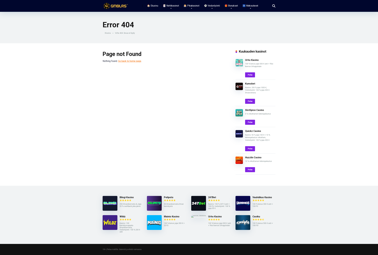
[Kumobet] (239, 89)
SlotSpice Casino (254, 110)
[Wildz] (110, 229)
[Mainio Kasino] (154, 229)
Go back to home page (129, 61)
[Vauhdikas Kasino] (243, 209)
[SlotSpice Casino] (239, 115)
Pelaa (250, 75)
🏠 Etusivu (152, 5)
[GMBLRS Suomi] (115, 5)
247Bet (212, 197)
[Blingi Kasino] (110, 209)
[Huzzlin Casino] (239, 163)
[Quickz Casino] (239, 136)
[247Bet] (198, 209)
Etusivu (108, 33)
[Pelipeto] (154, 209)
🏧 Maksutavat (250, 5)
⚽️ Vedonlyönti (212, 5)
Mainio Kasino (171, 216)
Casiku (256, 216)
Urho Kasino (252, 60)
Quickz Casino (253, 131)
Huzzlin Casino (253, 157)
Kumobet (250, 83)
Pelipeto (168, 197)
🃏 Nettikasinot (171, 5)
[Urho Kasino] (239, 65)
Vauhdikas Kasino (262, 197)
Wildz (123, 216)
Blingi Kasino (127, 197)
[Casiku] (243, 229)
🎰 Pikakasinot (191, 5)
